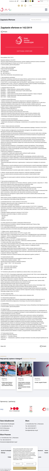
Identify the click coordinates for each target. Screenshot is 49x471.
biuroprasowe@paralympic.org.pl (8, 442)
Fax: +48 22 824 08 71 (30, 428)
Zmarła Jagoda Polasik (41, 382)
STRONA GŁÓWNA (4, 14)
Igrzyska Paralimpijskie (6, 450)
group (7, 470)
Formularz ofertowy (12, 336)
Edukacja (3, 452)
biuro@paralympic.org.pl (31, 430)
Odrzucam (18, 463)
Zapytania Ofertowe (13, 14)
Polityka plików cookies (17, 459)
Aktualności (4, 378)
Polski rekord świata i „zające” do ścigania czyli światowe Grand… (7, 384)
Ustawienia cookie (29, 463)
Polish (41, 1)
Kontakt (46, 452)
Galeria (46, 450)
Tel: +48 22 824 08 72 (30, 426)
